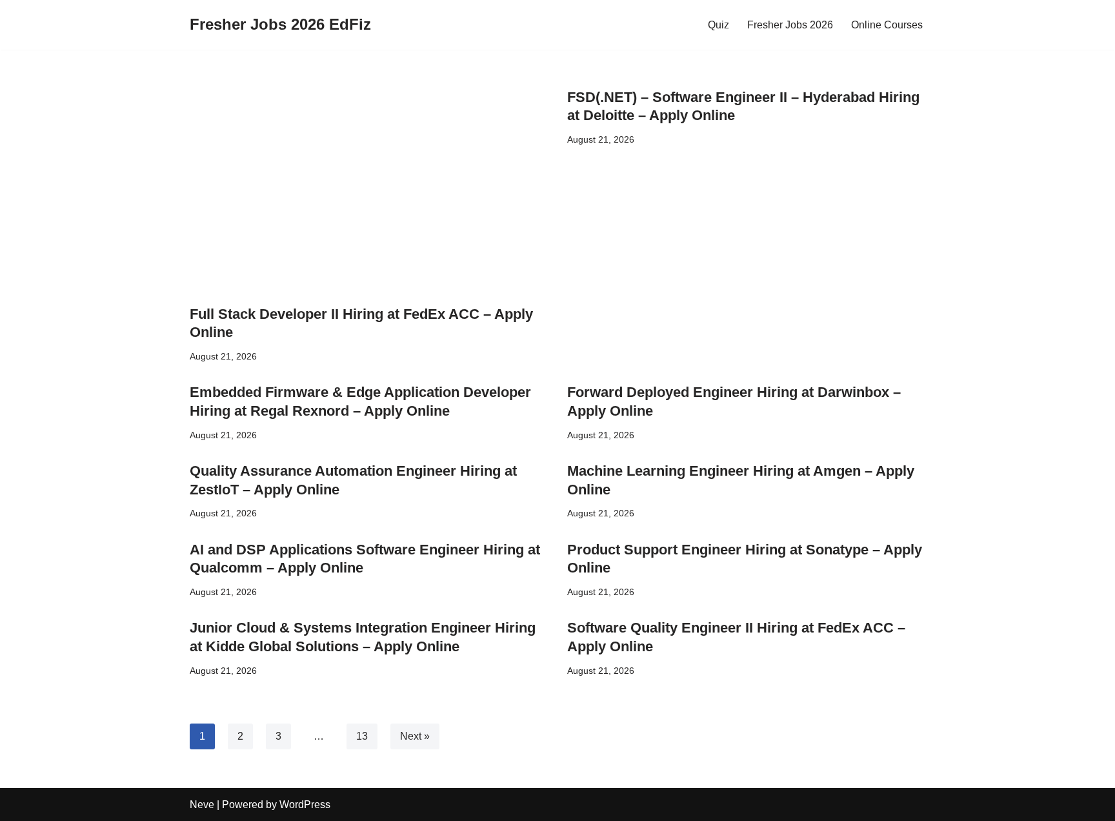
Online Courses (887, 24)
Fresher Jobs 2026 (790, 24)
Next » (415, 736)
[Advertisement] (369, 191)
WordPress (304, 804)
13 (362, 736)
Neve (202, 804)
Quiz (718, 24)
